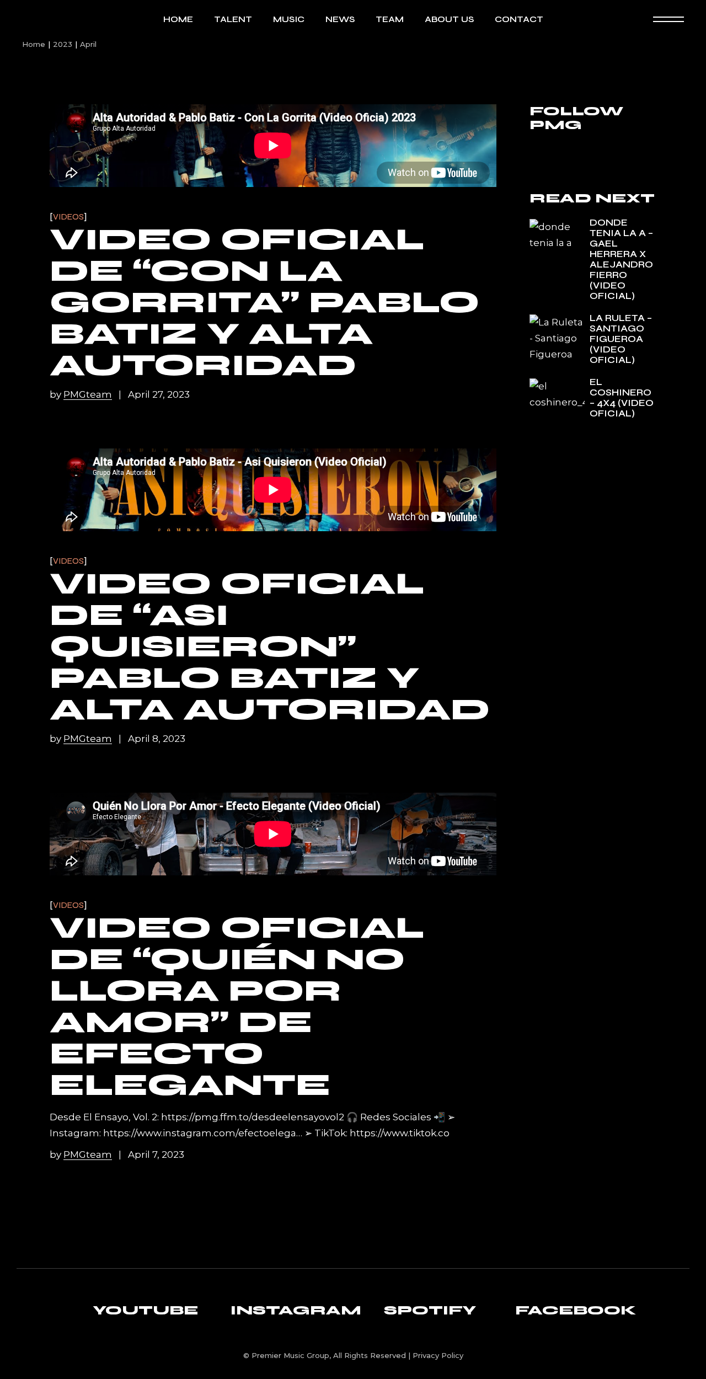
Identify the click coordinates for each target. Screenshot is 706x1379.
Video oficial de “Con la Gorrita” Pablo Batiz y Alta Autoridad (264, 302)
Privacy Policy (438, 1355)
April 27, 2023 (159, 394)
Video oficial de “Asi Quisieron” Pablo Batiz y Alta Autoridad (270, 646)
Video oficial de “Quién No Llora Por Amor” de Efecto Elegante (237, 1006)
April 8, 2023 (156, 738)
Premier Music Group (290, 1355)
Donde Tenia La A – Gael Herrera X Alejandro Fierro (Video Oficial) (621, 259)
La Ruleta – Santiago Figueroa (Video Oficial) (621, 339)
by (81, 394)
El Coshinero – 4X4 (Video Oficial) (622, 397)
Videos (68, 217)
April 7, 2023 (156, 1154)
